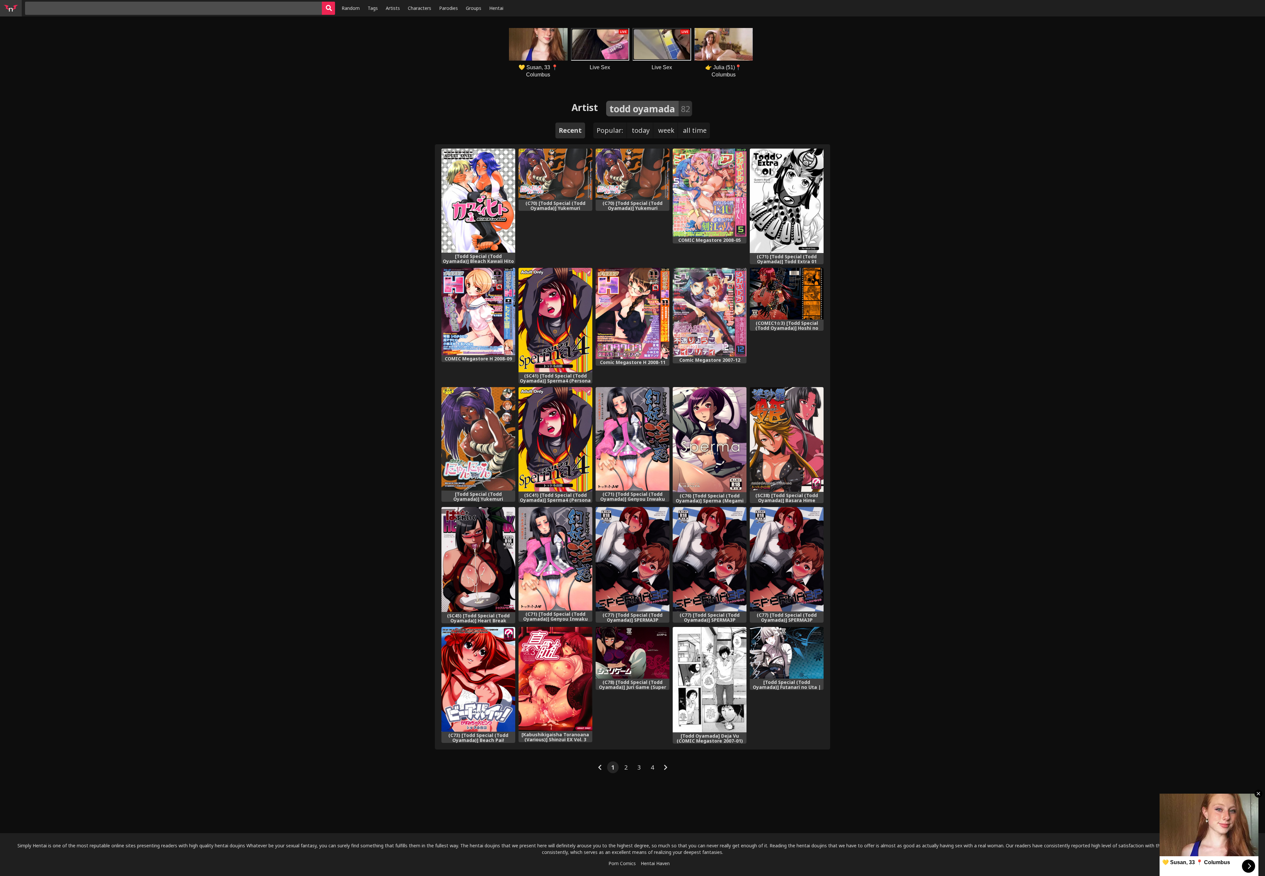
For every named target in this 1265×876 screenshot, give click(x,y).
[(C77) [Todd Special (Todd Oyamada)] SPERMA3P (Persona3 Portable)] (632, 559)
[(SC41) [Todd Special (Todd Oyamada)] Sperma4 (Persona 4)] (555, 320)
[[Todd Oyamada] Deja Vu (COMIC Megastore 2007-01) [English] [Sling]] (709, 679)
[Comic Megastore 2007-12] (709, 312)
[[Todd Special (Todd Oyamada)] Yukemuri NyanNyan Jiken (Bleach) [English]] (478, 439)
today (641, 130)
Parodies (448, 8)
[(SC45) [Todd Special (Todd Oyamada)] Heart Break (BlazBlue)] (478, 559)
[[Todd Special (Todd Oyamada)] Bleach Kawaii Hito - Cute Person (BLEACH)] (478, 201)
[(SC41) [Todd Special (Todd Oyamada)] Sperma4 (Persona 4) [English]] (555, 439)
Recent (570, 130)
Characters (419, 8)
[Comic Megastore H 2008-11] (632, 313)
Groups (473, 8)
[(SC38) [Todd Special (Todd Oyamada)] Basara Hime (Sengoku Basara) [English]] (787, 439)
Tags (373, 8)
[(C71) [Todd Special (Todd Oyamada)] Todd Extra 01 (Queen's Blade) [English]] (787, 201)
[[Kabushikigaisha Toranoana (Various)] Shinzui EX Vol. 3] (555, 679)
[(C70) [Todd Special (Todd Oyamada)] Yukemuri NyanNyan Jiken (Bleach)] (632, 174)
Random (351, 8)
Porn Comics (622, 863)
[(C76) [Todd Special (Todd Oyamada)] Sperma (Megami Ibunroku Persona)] (709, 439)
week (666, 130)
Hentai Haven (655, 863)
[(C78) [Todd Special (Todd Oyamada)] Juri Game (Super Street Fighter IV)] (632, 653)
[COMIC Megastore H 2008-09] (478, 311)
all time (695, 130)
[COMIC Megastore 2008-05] (709, 193)
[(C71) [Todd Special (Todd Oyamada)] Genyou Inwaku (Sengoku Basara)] (555, 558)
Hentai (496, 8)
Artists (393, 8)
